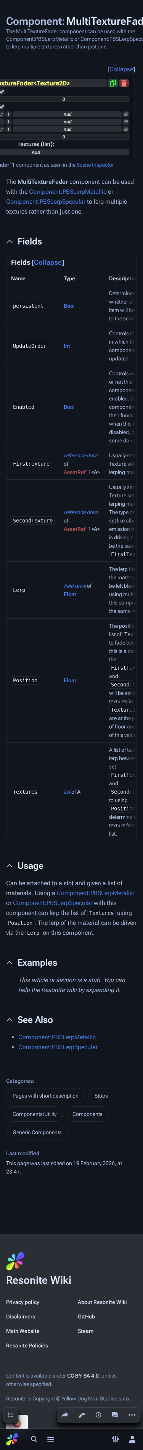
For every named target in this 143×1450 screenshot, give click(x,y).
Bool (69, 306)
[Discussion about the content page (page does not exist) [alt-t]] (115, 1415)
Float (70, 594)
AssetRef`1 (77, 472)
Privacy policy (22, 1302)
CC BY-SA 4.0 (83, 1376)
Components (87, 1114)
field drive (75, 586)
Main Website (23, 1331)
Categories (19, 1081)
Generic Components (37, 1132)
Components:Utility (34, 1114)
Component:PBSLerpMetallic (67, 191)
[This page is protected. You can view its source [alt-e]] (81, 1415)
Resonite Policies (27, 1345)
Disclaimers (20, 1316)
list (67, 792)
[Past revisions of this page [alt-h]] (98, 1415)
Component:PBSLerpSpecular (45, 201)
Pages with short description (46, 1096)
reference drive (81, 455)
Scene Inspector (95, 165)
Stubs (101, 1096)
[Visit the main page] (12, 1439)
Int (67, 346)
